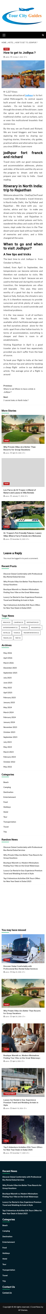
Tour (17, 633)
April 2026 (7, 658)
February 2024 (9, 717)
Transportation (31, 633)
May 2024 (7, 707)
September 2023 (10, 737)
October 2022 (9, 762)
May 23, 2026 (16, 972)
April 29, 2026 (17, 453)
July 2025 (7, 678)
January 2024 (9, 722)
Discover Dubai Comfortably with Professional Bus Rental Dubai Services (22, 575)
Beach (6, 622)
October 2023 (9, 732)
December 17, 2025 (19, 1153)
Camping (18, 622)
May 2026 (7, 653)
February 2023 (9, 757)
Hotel (6, 49)
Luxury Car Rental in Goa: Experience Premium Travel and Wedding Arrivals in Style (22, 598)
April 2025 (7, 692)
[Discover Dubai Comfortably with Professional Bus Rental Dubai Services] (23, 948)
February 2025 (9, 697)
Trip (18, 638)
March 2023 (8, 752)
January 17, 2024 (18, 496)
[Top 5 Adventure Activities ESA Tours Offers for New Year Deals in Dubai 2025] (23, 1129)
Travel (7, 638)
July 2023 (7, 742)
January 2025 (9, 702)
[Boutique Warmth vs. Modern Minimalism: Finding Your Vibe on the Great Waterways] (23, 1037)
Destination (33, 622)
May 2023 (7, 747)
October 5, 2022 (18, 57)
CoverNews (36, 1307)
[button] (4, 35)
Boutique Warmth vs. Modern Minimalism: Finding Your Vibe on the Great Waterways (21, 590)
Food (24, 627)
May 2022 (7, 767)
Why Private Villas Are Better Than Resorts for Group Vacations (22, 583)
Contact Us (7, 1292)
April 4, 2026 (16, 1061)
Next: (16, 399)
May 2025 (7, 687)
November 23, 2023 (19, 539)
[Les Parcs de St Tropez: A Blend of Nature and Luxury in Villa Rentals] (23, 472)
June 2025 (7, 682)
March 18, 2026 (17, 1108)
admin (8, 57)
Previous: (19, 389)
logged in (18, 558)
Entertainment (10, 627)
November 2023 (10, 727)
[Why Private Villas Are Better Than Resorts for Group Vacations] (23, 429)
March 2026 (8, 663)
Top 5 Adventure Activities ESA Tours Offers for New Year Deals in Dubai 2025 (21, 606)
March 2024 (8, 712)
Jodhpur (29, 95)
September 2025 (10, 673)
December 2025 (10, 668)
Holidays (36, 627)
